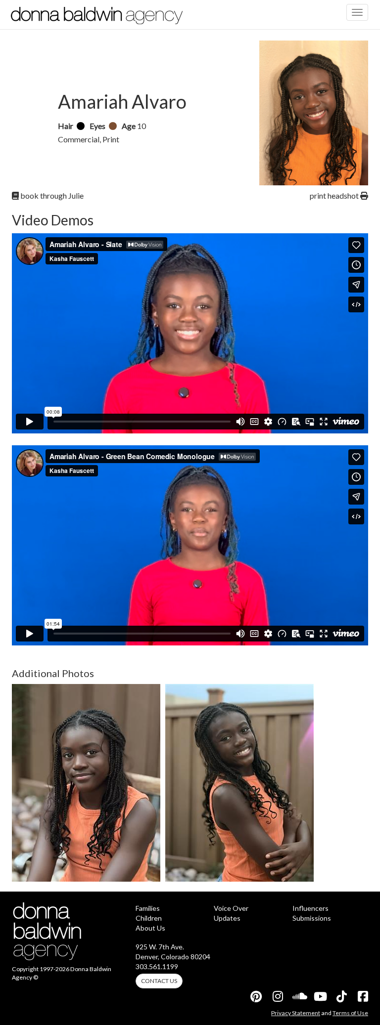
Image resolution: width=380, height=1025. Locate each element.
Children (149, 918)
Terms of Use (350, 1013)
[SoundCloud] (298, 996)
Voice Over (231, 908)
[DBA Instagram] (277, 996)
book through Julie (51, 195)
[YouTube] (320, 996)
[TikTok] (341, 996)
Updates (227, 918)
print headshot (335, 195)
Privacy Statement (295, 1013)
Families (148, 908)
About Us (150, 928)
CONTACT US (159, 980)
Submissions (311, 918)
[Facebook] (362, 996)
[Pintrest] (256, 996)
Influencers (310, 908)
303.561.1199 (157, 966)
